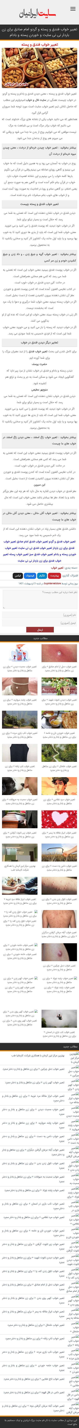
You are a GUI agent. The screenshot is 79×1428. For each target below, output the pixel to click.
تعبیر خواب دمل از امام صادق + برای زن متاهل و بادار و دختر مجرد (59, 668)
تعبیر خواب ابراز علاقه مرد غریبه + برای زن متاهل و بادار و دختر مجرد (20, 901)
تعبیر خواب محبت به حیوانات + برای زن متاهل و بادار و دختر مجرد (19, 801)
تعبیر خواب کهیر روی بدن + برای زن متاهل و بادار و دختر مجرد (20, 1023)
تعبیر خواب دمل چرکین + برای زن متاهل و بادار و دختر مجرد (59, 968)
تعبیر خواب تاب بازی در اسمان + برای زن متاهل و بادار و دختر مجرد (59, 1034)
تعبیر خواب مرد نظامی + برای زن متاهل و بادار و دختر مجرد (59, 801)
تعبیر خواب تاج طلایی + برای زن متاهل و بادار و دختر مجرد (34, 1379)
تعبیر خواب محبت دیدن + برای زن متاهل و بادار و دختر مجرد (20, 668)
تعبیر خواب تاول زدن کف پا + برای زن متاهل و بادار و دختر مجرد (19, 923)
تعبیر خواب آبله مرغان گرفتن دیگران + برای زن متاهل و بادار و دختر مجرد (59, 934)
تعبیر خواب (57, 568)
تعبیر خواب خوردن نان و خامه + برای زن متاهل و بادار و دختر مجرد (59, 735)
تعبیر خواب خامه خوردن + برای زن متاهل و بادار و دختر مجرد (20, 956)
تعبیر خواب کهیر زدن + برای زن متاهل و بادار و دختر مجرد (20, 989)
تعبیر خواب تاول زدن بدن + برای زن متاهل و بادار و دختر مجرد (59, 901)
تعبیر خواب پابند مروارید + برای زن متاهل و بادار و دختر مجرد (20, 702)
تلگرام (42, 576)
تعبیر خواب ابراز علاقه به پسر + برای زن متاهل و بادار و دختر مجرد (59, 835)
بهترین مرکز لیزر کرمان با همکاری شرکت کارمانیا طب (19, 868)
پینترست (54, 576)
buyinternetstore (52, 584)
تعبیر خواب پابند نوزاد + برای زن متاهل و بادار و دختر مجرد (59, 989)
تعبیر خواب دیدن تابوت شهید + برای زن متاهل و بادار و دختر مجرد (59, 702)
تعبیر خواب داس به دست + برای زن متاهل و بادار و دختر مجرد (59, 868)
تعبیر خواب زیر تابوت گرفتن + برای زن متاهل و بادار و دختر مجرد (19, 835)
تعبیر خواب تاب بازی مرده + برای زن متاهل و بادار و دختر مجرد (19, 735)
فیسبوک (30, 576)
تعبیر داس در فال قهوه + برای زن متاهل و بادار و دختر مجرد (33, 1392)
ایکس (18, 576)
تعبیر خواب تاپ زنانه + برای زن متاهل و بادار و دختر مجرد (20, 768)
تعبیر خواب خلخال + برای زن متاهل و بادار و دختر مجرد (59, 768)
